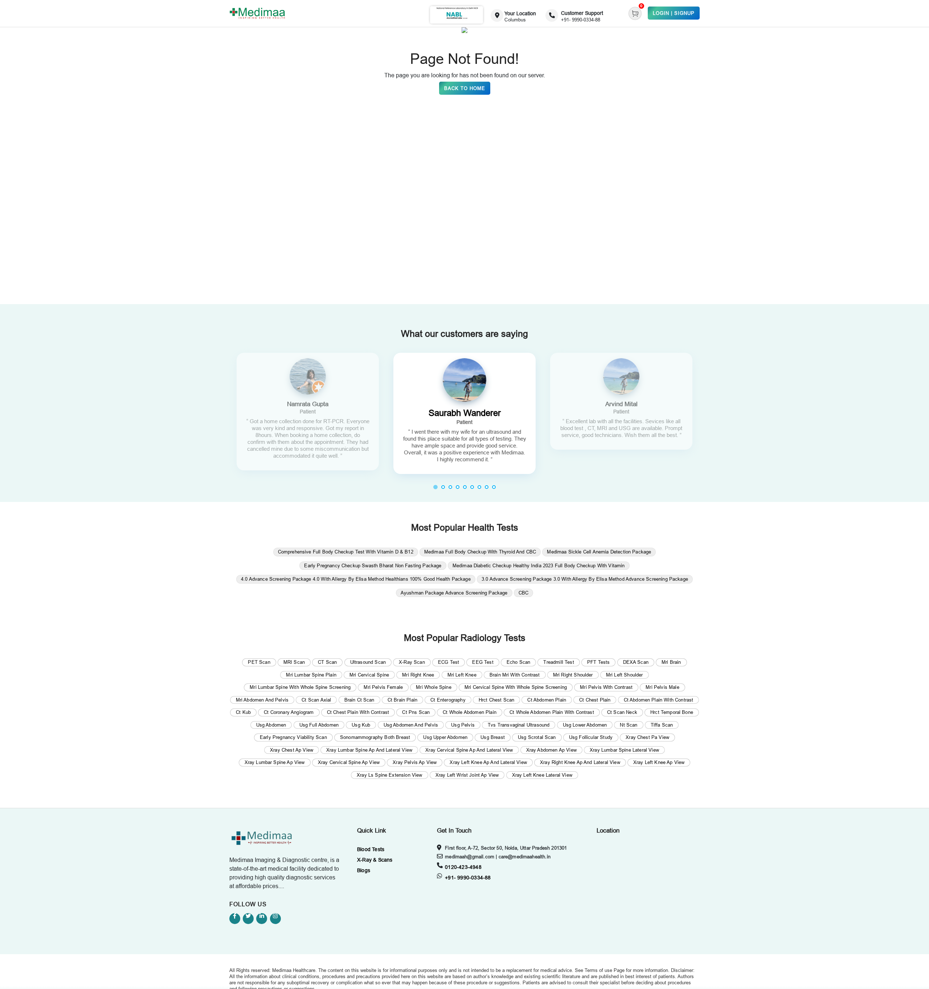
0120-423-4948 (463, 867)
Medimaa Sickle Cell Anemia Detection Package (599, 552)
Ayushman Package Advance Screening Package (454, 593)
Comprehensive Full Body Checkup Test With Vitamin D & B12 (345, 552)
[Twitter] (248, 918)
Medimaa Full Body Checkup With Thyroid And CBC (480, 552)
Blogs (363, 870)
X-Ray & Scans (375, 860)
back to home (464, 88)
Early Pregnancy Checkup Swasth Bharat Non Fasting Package (372, 565)
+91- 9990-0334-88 (468, 877)
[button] (435, 487)
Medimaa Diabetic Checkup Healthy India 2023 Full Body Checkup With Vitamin (539, 565)
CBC (523, 593)
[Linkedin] (261, 918)
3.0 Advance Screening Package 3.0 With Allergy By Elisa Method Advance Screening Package (585, 579)
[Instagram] (275, 918)
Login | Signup (674, 13)
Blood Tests (370, 849)
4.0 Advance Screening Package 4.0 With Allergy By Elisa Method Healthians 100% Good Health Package (356, 579)
